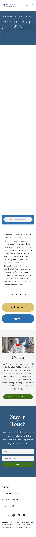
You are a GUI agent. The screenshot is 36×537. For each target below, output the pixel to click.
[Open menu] (27, 5)
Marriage (21, 16)
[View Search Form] (32, 5)
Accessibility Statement (24, 527)
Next (16, 319)
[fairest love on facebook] (3, 515)
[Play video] (18, 345)
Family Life (13, 16)
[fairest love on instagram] (8, 515)
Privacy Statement (8, 527)
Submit (18, 465)
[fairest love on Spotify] (18, 515)
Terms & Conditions (22, 524)
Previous (19, 307)
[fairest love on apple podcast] (13, 515)
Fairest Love (6, 16)
